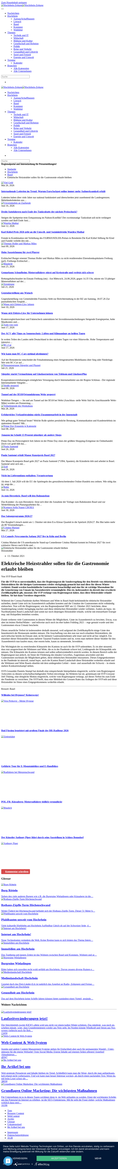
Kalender (18, 63)
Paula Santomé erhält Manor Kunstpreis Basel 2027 (28, 455)
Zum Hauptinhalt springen (14, 2)
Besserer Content (15, 1113)
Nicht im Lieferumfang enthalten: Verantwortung (27, 475)
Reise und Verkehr (22, 49)
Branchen (12, 65)
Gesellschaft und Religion (26, 43)
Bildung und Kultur (23, 41)
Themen (11, 32)
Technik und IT (21, 35)
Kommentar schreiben (16, 871)
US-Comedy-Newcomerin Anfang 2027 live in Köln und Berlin (33, 536)
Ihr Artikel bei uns (16, 1127)
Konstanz (18, 27)
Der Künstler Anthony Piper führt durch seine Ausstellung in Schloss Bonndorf (42, 837)
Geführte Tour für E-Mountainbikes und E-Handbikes (29, 766)
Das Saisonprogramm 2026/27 (16, 516)
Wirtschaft (18, 38)
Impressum (12, 1132)
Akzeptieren (59, 1158)
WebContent (13, 1116)
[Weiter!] (24, 724)
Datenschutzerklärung (18, 1135)
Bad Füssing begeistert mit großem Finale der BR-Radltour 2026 (35, 730)
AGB (10, 1138)
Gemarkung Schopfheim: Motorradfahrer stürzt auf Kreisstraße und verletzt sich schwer (47, 272)
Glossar (11, 1121)
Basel (16, 24)
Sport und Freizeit (22, 54)
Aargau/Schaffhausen (24, 18)
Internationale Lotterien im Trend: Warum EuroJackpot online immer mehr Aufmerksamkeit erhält (53, 191)
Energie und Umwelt (24, 57)
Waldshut (18, 29)
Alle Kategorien (21, 68)
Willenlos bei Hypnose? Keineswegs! (20, 695)
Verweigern (19, 1158)
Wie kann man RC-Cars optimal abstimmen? (24, 354)
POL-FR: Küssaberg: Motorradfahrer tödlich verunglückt (31, 801)
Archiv (10, 1119)
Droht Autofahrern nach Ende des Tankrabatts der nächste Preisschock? (39, 211)
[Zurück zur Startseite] (22, 5)
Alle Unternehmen (22, 71)
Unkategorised (14, 1124)
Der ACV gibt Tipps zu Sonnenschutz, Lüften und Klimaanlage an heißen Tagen (43, 333)
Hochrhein (12, 16)
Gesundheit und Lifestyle (26, 52)
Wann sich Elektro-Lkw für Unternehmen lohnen (27, 313)
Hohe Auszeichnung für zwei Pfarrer (20, 252)
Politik (17, 46)
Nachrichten (13, 13)
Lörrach (17, 21)
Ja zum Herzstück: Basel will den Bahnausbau (25, 495)
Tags (9, 1110)
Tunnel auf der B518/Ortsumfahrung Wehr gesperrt (28, 394)
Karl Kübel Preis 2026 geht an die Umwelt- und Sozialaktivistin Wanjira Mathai (42, 232)
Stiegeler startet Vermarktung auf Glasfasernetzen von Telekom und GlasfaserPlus (44, 374)
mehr (98, 1158)
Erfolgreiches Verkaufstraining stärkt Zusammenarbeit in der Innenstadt (39, 414)
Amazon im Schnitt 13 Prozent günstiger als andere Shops (31, 435)
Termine (11, 60)
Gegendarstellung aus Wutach (17, 293)
